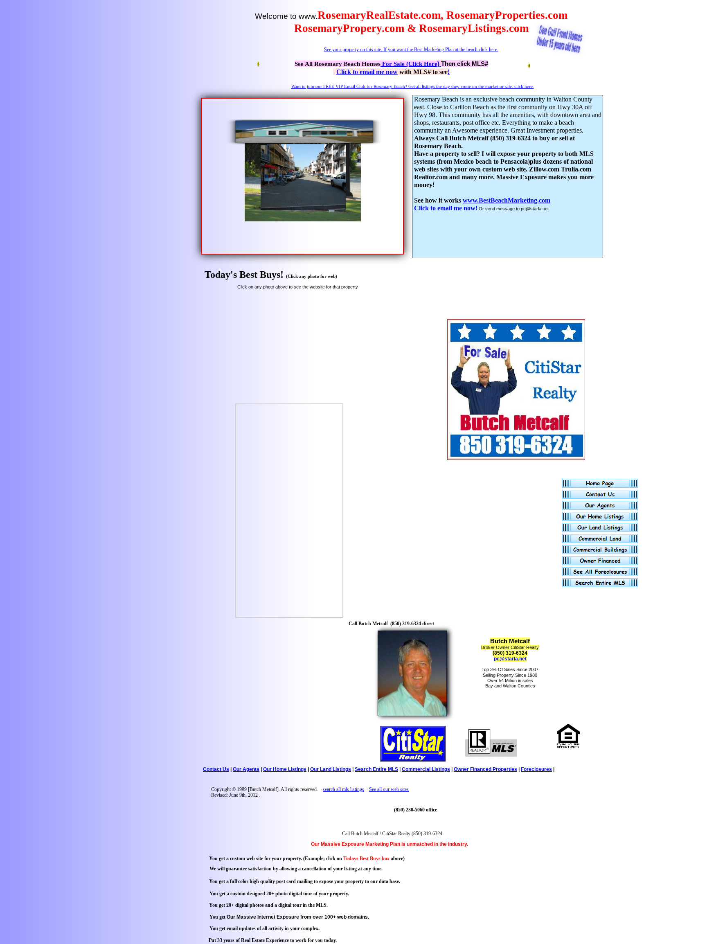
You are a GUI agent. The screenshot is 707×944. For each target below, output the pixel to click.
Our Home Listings (284, 769)
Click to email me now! (445, 208)
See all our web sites (389, 789)
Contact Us (216, 769)
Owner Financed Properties (485, 769)
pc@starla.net (510, 659)
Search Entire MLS (376, 769)
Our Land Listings (330, 769)
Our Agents (246, 769)
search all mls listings (343, 789)
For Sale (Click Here (409, 64)
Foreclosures (536, 769)
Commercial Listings (426, 769)
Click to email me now (367, 71)
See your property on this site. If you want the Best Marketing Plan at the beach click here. (411, 49)
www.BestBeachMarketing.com (506, 200)
